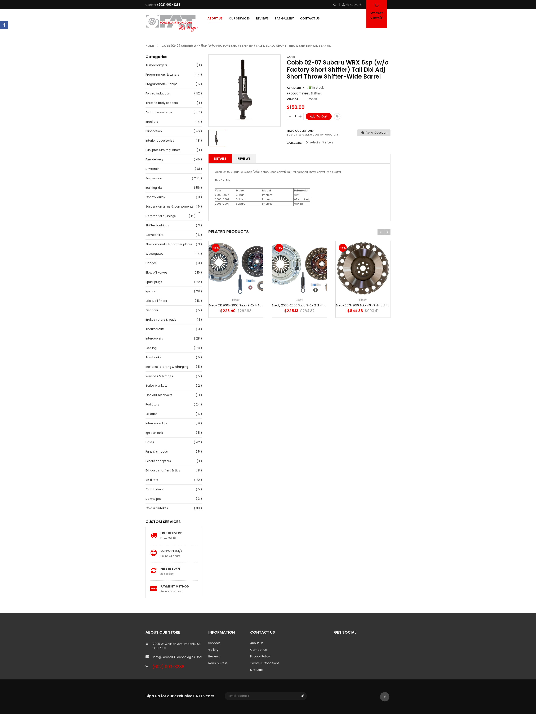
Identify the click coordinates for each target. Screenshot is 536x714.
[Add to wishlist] (337, 116)
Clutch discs (155, 489)
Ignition (151, 291)
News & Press (217, 663)
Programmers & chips (161, 84)
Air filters (152, 480)
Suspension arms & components (169, 206)
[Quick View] (248, 281)
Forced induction (158, 93)
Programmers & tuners (162, 74)
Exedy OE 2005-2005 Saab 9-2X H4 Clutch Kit (241, 305)
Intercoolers (154, 338)
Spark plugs (154, 282)
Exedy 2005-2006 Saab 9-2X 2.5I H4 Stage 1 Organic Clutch (315, 305)
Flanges (151, 263)
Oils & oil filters (156, 301)
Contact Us (258, 650)
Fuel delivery (155, 159)
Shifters (327, 142)
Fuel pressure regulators (163, 150)
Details (220, 158)
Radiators (152, 404)
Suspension (154, 178)
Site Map (256, 670)
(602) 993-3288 (168, 5)
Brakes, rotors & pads (161, 320)
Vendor (293, 99)
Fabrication (154, 131)
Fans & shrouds (157, 451)
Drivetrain (153, 169)
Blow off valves (156, 272)
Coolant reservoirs (159, 395)
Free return (170, 569)
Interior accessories (160, 140)
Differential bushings (161, 216)
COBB (291, 57)
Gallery (213, 650)
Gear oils (152, 310)
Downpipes (153, 499)
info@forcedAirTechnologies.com (177, 657)
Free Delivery (171, 533)
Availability (296, 88)
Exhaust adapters (158, 461)
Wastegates (154, 254)
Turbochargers (156, 65)
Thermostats (155, 329)
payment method (174, 586)
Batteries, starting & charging (167, 367)
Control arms (155, 197)
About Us (256, 643)
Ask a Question (376, 132)
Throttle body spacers (162, 103)
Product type (297, 94)
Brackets (152, 122)
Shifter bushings (157, 225)
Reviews (244, 158)
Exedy (236, 300)
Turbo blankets (156, 385)
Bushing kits (154, 188)
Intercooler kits (156, 423)
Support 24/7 (171, 551)
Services (214, 643)
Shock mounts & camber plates (169, 244)
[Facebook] (4, 25)
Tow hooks (153, 357)
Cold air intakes (157, 508)
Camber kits (154, 235)
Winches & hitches (159, 376)
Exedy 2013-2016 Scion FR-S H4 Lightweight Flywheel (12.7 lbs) (380, 305)
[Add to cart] (236, 281)
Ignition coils (155, 433)
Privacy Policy (260, 656)
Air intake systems (159, 112)
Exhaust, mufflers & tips (163, 470)
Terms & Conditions (264, 663)
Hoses (150, 442)
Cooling (151, 348)
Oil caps (151, 414)
